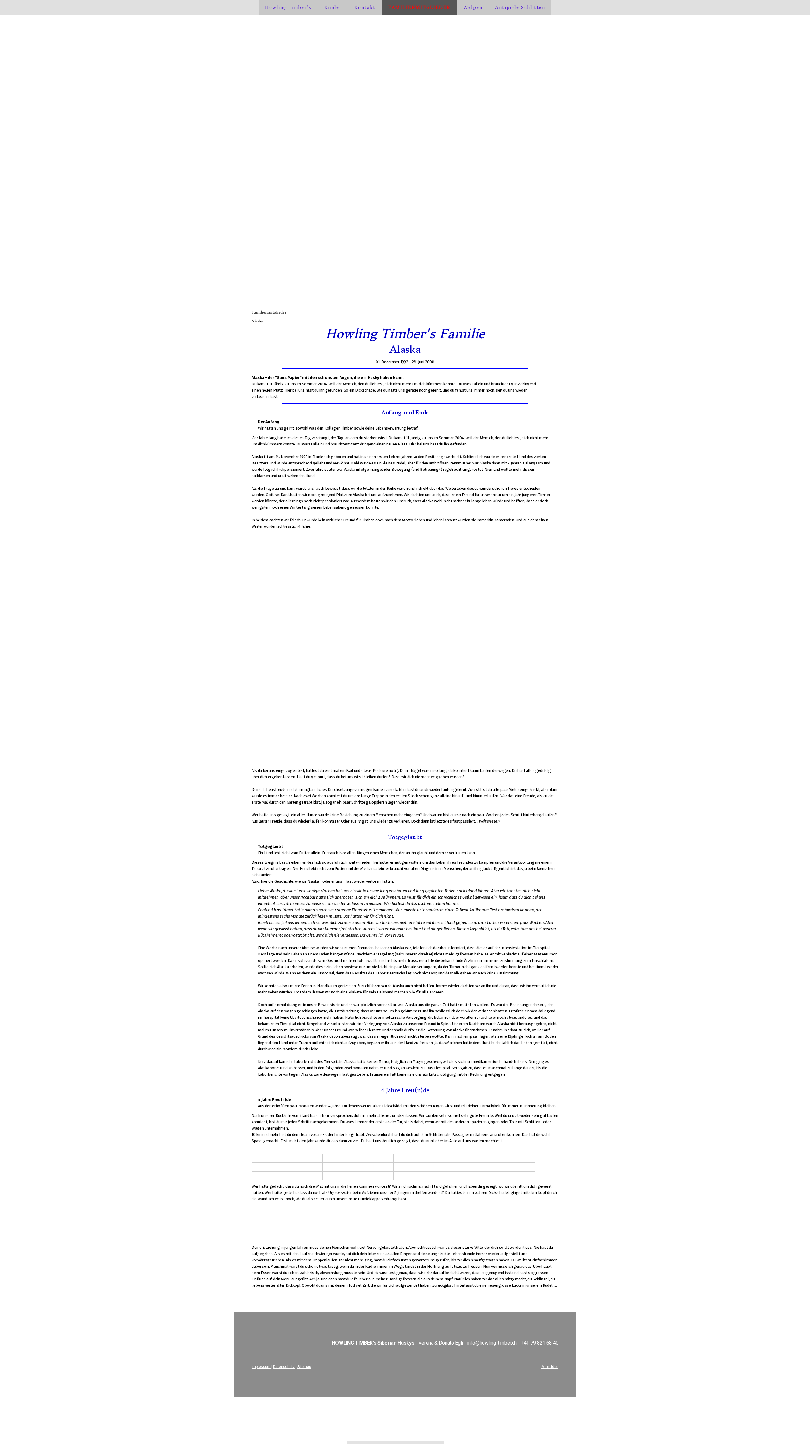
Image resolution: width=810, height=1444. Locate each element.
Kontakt (365, 7)
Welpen (473, 7)
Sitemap (304, 1367)
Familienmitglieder (419, 7)
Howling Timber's (288, 7)
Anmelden (549, 1367)
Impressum (261, 1367)
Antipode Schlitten (520, 7)
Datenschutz (284, 1367)
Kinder (333, 7)
